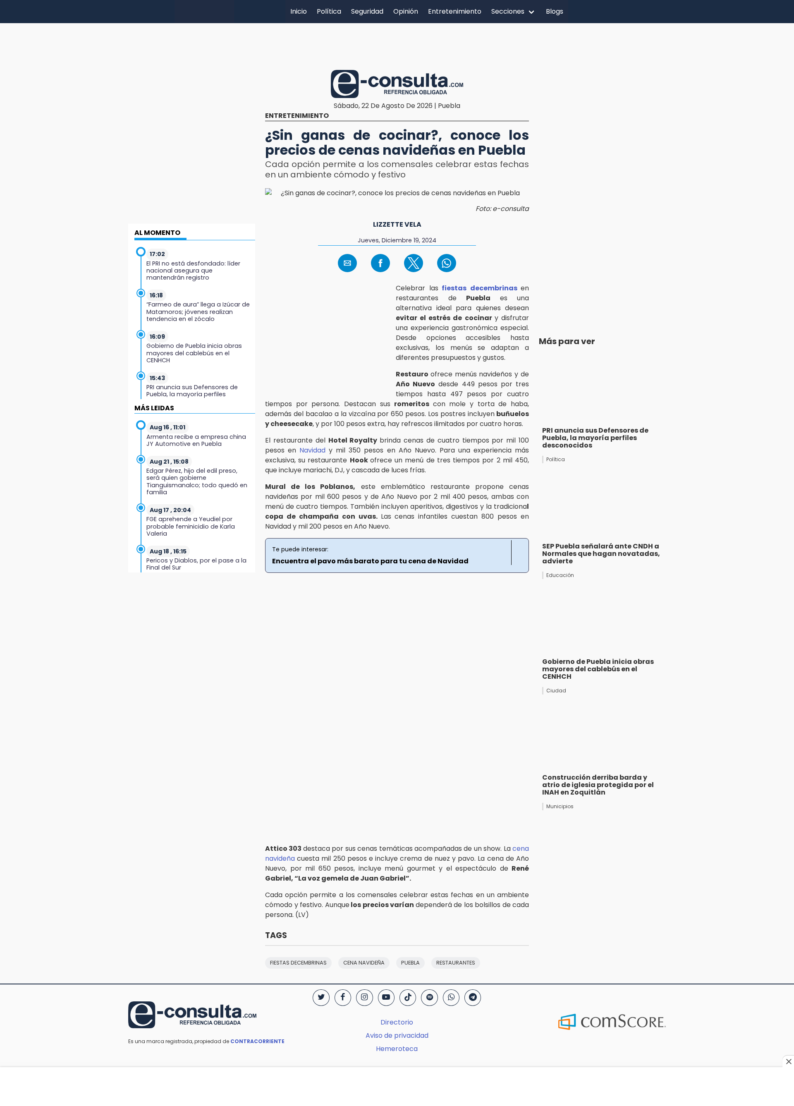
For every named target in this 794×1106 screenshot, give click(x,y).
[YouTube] (386, 997)
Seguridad (367, 11)
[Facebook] (343, 997)
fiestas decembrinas (481, 288)
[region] (397, 45)
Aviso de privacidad (397, 1035)
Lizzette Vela (397, 224)
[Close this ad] (788, 1061)
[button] (347, 263)
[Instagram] (364, 997)
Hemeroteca (397, 1048)
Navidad (314, 450)
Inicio (298, 11)
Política (329, 11)
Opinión (405, 11)
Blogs (554, 11)
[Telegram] (472, 997)
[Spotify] (429, 997)
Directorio (396, 1022)
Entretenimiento (454, 11)
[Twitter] (321, 997)
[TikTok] (407, 997)
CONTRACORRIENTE (257, 1041)
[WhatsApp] (451, 997)
